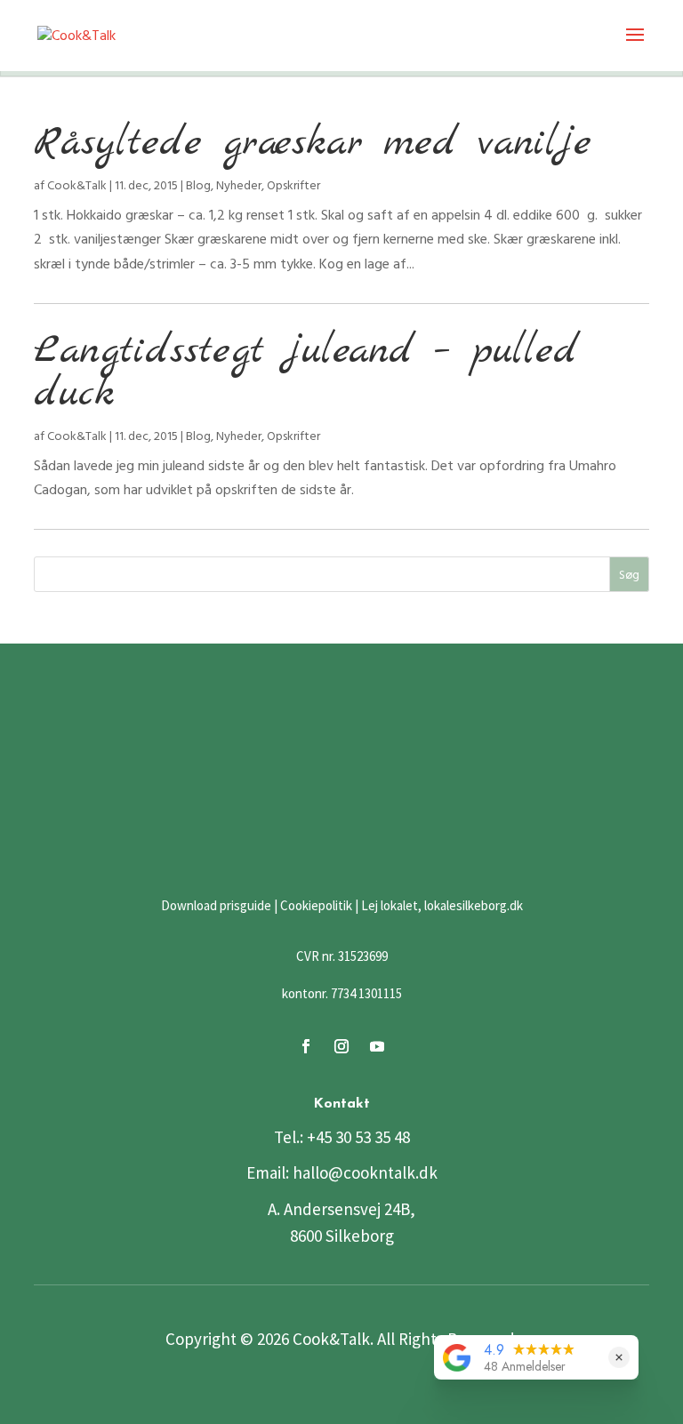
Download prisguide (216, 905)
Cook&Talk (77, 186)
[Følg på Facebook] (306, 1046)
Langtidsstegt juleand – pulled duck (306, 372)
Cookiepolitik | (319, 905)
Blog (198, 186)
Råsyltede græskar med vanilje (312, 143)
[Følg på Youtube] (377, 1046)
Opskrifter (293, 186)
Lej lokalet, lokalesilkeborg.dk (442, 905)
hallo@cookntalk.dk (365, 1172)
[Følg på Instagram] (341, 1046)
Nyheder (238, 186)
